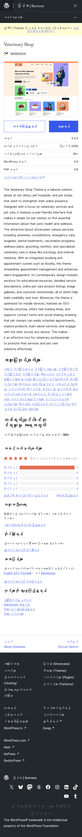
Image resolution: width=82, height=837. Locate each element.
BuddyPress (14, 760)
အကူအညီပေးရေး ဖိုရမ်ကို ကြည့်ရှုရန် (24, 524)
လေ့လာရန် (10, 708)
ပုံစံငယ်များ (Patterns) (58, 684)
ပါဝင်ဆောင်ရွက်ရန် (56, 708)
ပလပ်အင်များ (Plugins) (58, 677)
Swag (49, 728)
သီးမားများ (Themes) (55, 670)
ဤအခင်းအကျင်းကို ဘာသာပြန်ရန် (23, 581)
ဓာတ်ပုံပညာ (48, 389)
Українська (48, 573)
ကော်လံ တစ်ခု (33, 389)
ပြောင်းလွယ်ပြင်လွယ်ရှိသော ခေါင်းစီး (50, 379)
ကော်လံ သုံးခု (24, 404)
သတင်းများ (10, 670)
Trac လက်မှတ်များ (14, 613)
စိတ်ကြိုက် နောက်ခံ (23, 369)
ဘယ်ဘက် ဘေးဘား (16, 389)
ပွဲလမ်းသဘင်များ (53, 715)
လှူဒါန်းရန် (52, 721)
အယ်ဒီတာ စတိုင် (65, 374)
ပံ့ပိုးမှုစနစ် (13, 715)
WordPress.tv (15, 728)
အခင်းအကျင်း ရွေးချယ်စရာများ (27, 399)
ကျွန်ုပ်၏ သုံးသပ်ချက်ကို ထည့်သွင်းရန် (26, 495)
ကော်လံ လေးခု (24, 384)
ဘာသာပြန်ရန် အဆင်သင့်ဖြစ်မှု (51, 404)
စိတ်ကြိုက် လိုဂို (12, 374)
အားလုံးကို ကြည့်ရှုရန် (67, 495)
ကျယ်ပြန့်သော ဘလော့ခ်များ (25, 408)
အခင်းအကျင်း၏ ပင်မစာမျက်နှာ (23, 177)
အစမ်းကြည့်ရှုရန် (24, 126)
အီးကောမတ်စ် (47, 374)
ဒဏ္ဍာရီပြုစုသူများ (16, 721)
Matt (9, 747)
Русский (26, 573)
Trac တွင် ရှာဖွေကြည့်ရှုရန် (19, 609)
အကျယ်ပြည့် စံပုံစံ (43, 384)
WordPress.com (17, 740)
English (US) (11, 573)
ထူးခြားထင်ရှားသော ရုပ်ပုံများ (17, 379)
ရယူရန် (64, 126)
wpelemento (18, 53)
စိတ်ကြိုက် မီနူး (30, 374)
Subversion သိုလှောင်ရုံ (17, 604)
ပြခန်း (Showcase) (56, 664)
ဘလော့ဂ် (8, 369)
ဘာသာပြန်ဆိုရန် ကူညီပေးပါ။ (53, 29)
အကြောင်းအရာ (11, 664)
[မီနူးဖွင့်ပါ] (76, 5)
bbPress (11, 754)
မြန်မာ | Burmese (25, 778)
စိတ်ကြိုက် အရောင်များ (45, 369)
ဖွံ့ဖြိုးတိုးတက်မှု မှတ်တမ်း (17, 600)
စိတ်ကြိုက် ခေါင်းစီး (67, 369)
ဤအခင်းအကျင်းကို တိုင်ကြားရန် (21, 549)
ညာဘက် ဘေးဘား (64, 389)
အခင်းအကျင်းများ (13, 17)
